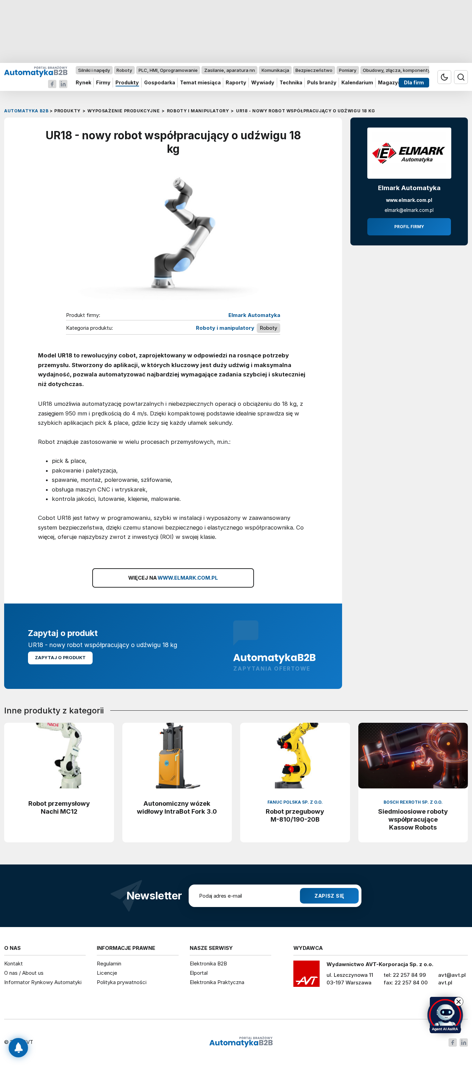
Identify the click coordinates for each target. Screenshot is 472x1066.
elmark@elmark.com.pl (409, 210)
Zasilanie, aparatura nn (229, 70)
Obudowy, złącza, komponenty (396, 70)
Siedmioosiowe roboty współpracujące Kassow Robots (413, 819)
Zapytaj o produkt (60, 657)
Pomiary (347, 70)
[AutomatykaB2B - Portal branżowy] (35, 71)
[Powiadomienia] (18, 1047)
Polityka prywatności (122, 982)
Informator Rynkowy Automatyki (43, 982)
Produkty (127, 83)
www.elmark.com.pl (409, 200)
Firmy (103, 83)
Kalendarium (357, 83)
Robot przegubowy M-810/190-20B (295, 815)
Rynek (83, 83)
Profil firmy (409, 226)
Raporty (236, 83)
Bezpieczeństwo (313, 70)
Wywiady (262, 83)
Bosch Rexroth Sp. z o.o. (413, 802)
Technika (291, 83)
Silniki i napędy (94, 70)
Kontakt (13, 963)
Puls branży (322, 83)
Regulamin (109, 963)
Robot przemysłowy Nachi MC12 (59, 807)
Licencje (107, 973)
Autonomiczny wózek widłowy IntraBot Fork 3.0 (177, 807)
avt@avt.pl (452, 975)
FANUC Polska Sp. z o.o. (295, 802)
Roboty (124, 70)
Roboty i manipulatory (225, 328)
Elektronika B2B (208, 963)
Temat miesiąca (200, 83)
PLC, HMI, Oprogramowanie (168, 70)
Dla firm (414, 83)
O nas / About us (24, 973)
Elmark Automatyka (254, 315)
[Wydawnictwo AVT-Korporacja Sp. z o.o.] (306, 976)
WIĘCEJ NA (173, 578)
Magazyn (389, 83)
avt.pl (445, 982)
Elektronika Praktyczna (217, 982)
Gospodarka (159, 83)
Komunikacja (275, 70)
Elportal (199, 973)
